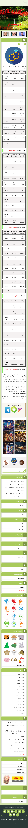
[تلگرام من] (19, 811)
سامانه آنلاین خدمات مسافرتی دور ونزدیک (16, 745)
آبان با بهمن (14, 286)
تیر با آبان (22, 201)
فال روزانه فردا (21, 801)
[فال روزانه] (8, 426)
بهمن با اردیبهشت (14, 312)
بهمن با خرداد (14, 319)
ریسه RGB (22, 587)
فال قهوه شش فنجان (20, 530)
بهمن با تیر (14, 323)
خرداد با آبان (6, 121)
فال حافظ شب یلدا (20, 769)
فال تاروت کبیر (21, 677)
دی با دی (21, 354)
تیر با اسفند (22, 222)
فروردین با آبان (22, 120)
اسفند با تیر (6, 323)
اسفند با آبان (6, 345)
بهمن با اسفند (14, 364)
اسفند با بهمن (6, 358)
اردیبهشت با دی (14, 132)
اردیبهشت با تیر (14, 96)
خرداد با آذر (6, 127)
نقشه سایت (9, 824)
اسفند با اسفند (6, 363)
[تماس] (8, 811)
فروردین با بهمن (22, 138)
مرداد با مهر (14, 195)
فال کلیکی (22, 569)
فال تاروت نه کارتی (20, 698)
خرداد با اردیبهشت (6, 84)
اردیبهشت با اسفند (14, 145)
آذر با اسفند (6, 291)
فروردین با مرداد (22, 102)
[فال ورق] (8, 448)
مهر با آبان (22, 273)
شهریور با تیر (6, 178)
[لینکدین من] (10, 815)
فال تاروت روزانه (10, 386)
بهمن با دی (14, 354)
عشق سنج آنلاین (21, 578)
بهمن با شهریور (14, 335)
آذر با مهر (6, 268)
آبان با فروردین (14, 237)
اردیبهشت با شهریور (14, 108)
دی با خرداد (22, 319)
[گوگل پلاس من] (17, 815)
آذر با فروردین (6, 237)
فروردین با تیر (22, 96)
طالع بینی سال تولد (20, 665)
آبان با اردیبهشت (14, 243)
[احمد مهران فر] (22, 34)
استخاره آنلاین (21, 506)
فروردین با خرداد (22, 90)
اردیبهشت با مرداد (14, 102)
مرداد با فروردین (14, 161)
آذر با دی (6, 282)
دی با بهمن (22, 358)
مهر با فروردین (21, 237)
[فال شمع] (8, 437)
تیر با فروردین (21, 161)
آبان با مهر (14, 268)
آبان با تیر (14, 253)
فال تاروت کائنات (21, 680)
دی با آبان (22, 345)
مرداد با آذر (14, 206)
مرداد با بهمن (14, 216)
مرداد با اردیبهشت (14, 167)
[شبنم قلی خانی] (6, 34)
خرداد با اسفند (6, 145)
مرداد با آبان (14, 201)
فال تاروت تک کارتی (20, 683)
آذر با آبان (6, 273)
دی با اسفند (22, 364)
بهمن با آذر (14, 349)
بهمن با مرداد (14, 330)
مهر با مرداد (22, 258)
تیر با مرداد (22, 184)
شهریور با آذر (6, 206)
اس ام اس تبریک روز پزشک (19, 496)
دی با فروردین (21, 306)
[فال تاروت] (20, 426)
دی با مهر (21, 340)
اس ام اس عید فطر (20, 490)
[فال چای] (20, 448)
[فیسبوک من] (15, 811)
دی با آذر (21, 349)
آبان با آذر (14, 277)
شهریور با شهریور (6, 189)
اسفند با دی (6, 354)
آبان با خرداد (14, 249)
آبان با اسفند (14, 291)
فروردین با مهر (22, 114)
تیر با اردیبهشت (22, 167)
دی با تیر (21, 323)
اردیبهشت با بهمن (14, 138)
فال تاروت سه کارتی (20, 686)
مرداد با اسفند (14, 221)
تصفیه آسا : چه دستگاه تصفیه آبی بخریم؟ (16, 723)
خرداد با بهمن (6, 139)
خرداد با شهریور (6, 108)
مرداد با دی (14, 210)
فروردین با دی (22, 132)
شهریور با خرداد (6, 173)
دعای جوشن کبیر (21, 557)
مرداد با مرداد (14, 183)
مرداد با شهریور (14, 189)
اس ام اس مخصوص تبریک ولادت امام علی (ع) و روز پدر (14, 487)
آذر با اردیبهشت (6, 243)
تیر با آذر (21, 206)
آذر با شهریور (6, 264)
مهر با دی (21, 282)
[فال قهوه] (20, 437)
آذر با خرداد (6, 249)
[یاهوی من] (23, 811)
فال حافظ (22, 763)
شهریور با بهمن (6, 215)
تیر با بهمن (22, 216)
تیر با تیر (21, 178)
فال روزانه (7, 388)
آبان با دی (14, 282)
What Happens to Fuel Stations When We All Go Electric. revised (15, 726)
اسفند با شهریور (6, 335)
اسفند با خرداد (6, 318)
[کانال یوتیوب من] (14, 815)
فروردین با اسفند (22, 145)
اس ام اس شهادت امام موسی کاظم (17, 481)
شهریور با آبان (6, 200)
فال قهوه (22, 524)
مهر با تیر (21, 253)
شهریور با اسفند (6, 221)
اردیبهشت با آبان (14, 120)
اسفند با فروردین (6, 306)
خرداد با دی (6, 133)
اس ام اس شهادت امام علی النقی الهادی (17, 484)
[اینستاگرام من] (12, 811)
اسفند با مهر (6, 340)
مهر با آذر (22, 277)
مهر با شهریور (21, 264)
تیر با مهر (21, 195)
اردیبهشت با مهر (14, 114)
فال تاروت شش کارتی (20, 695)
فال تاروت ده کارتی (20, 701)
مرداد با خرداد (14, 173)
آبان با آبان (14, 273)
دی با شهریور (21, 336)
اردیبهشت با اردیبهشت (14, 84)
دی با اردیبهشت (22, 312)
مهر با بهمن (22, 286)
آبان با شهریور (14, 263)
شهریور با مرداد (6, 183)
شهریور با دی (6, 210)
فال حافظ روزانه (21, 766)
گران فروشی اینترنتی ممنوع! (18, 742)
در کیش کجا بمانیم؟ (20, 736)
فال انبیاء (22, 515)
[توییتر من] (4, 811)
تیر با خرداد (22, 174)
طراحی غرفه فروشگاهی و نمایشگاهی (17, 748)
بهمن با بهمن (14, 358)
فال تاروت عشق (11, 381)
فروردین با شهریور (22, 108)
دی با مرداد (22, 330)
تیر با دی (21, 210)
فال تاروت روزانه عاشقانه (19, 707)
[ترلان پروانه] (14, 34)
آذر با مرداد (6, 258)
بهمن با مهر (14, 340)
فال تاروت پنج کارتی (20, 692)
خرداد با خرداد (6, 90)
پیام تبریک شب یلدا (20, 772)
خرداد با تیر (6, 97)
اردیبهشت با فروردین (14, 77)
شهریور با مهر (6, 195)
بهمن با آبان (14, 345)
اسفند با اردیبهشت (6, 312)
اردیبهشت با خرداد (14, 90)
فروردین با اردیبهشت (22, 84)
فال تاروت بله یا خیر (20, 710)
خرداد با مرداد (6, 102)
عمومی (17, 471)
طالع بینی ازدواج (14, 24)
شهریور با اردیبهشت (6, 167)
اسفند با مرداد (6, 329)
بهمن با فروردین (14, 306)
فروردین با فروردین (22, 77)
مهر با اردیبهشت (22, 243)
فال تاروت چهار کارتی (20, 689)
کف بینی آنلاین (21, 539)
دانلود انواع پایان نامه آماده (19, 751)
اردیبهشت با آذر (14, 126)
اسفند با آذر (6, 349)
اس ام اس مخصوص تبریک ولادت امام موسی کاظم (15, 493)
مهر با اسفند (21, 291)
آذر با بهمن (6, 286)
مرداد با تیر (14, 178)
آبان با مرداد (14, 258)
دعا (23, 560)
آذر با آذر (6, 277)
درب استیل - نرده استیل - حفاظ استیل (16, 739)
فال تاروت (22, 714)
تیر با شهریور (21, 190)
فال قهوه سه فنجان (20, 527)
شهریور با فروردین (6, 161)
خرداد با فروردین (6, 77)
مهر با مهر (22, 268)
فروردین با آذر (22, 126)
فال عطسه (22, 792)
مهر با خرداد (21, 249)
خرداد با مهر (6, 115)
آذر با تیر (6, 253)
